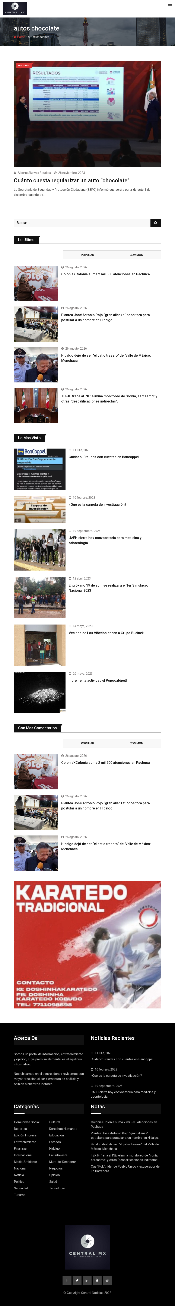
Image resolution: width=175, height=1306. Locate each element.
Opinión (54, 1175)
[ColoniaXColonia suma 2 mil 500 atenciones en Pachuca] (36, 283)
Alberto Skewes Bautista (34, 172)
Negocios (56, 1168)
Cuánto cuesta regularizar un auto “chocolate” (72, 180)
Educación (56, 1135)
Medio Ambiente (25, 1162)
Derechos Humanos (63, 1129)
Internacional (23, 1155)
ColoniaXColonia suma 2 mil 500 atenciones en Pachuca (105, 274)
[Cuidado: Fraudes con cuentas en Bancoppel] (40, 469)
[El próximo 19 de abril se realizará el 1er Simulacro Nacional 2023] (40, 597)
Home (21, 37)
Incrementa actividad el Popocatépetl (98, 680)
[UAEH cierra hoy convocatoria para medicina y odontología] (40, 550)
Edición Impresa (25, 1135)
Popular (87, 255)
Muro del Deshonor (62, 1162)
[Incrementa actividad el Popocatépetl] (40, 692)
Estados (55, 1142)
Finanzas (20, 1149)
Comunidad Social (26, 1122)
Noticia (19, 1175)
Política (19, 1182)
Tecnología (57, 1188)
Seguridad (21, 1188)
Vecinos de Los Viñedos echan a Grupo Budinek (106, 633)
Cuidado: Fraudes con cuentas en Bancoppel (104, 457)
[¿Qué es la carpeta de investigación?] (40, 509)
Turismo (20, 1195)
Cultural (54, 1122)
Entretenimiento (25, 1142)
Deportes (20, 1129)
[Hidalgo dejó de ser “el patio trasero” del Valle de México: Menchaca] (36, 364)
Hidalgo (54, 1149)
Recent (38, 255)
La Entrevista (58, 1155)
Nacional (20, 1168)
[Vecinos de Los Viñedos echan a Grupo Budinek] (40, 645)
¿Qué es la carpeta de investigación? (97, 505)
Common (136, 255)
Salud (53, 1182)
